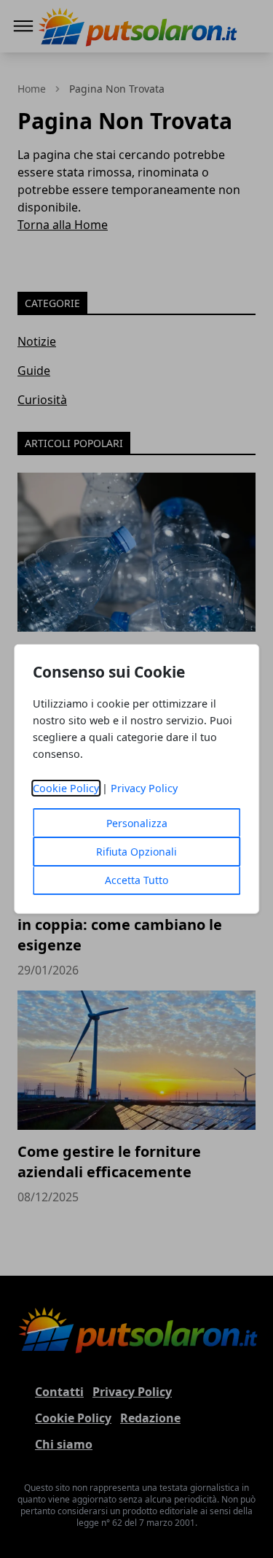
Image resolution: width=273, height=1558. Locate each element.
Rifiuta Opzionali (136, 852)
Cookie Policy (66, 788)
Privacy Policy (144, 788)
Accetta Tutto (136, 880)
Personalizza (136, 823)
